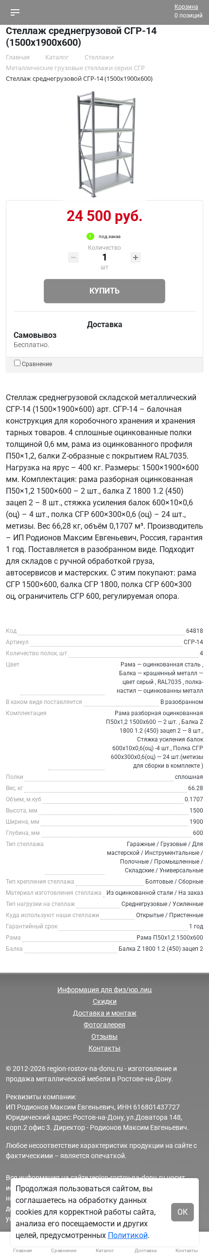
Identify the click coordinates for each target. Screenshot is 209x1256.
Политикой (128, 1235)
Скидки (105, 1001)
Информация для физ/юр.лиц (104, 990)
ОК (182, 1212)
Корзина (186, 6)
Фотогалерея (104, 1025)
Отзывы (104, 1036)
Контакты (104, 1048)
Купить (104, 291)
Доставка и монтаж (105, 1013)
